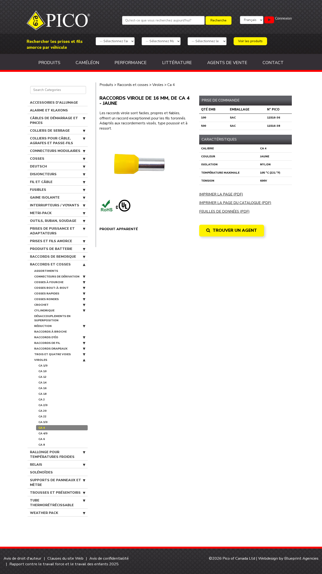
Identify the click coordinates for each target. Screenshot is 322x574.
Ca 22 (42, 416)
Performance (131, 62)
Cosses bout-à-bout (51, 288)
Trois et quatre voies (52, 354)
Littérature (177, 62)
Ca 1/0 (42, 365)
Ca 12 (42, 377)
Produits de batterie (51, 249)
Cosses (37, 158)
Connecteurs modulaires (55, 151)
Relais (36, 464)
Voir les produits (250, 41)
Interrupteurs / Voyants (54, 205)
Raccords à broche (50, 332)
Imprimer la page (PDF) (221, 194)
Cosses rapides (46, 293)
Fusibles (38, 189)
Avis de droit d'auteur (22, 558)
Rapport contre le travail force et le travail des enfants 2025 (64, 564)
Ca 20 (42, 411)
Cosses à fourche (48, 282)
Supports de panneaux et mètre (55, 482)
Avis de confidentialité (109, 558)
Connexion (283, 18)
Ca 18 (42, 394)
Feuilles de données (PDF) (224, 211)
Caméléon (87, 62)
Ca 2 (41, 399)
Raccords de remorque (53, 256)
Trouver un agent (234, 230)
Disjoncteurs (43, 174)
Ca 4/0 (42, 433)
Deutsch (38, 166)
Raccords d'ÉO (46, 337)
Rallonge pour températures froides (52, 454)
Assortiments (46, 271)
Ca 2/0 (42, 405)
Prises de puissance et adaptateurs (52, 231)
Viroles (40, 360)
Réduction (43, 326)
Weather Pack (44, 513)
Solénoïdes (41, 472)
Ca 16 (42, 388)
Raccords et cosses (50, 264)
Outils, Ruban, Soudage (53, 221)
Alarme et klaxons (49, 110)
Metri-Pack (41, 213)
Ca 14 (42, 382)
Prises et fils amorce (51, 241)
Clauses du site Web (65, 558)
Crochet (41, 305)
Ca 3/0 (42, 422)
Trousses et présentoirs (55, 492)
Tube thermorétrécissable (52, 502)
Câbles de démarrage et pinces (54, 120)
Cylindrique (44, 310)
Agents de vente (227, 62)
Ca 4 (41, 428)
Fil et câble (41, 182)
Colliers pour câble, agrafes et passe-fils (51, 140)
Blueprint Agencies (301, 558)
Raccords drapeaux (50, 348)
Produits (49, 62)
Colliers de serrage (50, 130)
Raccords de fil (47, 343)
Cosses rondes (46, 299)
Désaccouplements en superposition (52, 318)
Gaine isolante (45, 197)
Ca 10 (42, 371)
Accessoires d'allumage (54, 102)
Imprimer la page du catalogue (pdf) (235, 202)
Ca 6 (41, 439)
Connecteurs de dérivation (56, 276)
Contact (273, 62)
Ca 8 (41, 445)
